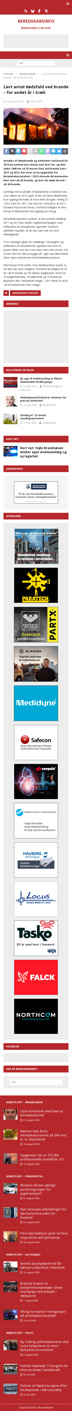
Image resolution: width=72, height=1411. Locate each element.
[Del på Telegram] (53, 151)
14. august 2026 (31, 1163)
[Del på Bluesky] (59, 151)
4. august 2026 (30, 1354)
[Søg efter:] (36, 63)
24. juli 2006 (30, 405)
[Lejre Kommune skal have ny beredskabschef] (10, 1114)
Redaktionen (49, 405)
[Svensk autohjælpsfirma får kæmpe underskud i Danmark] (10, 1266)
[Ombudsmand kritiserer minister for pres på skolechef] (10, 401)
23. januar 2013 (15, 101)
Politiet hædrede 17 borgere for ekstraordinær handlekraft (44, 1368)
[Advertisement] (38, 40)
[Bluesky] (33, 11)
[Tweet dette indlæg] (12, 151)
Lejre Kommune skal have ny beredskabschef (41, 1113)
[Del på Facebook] (6, 151)
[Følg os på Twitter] (46, 11)
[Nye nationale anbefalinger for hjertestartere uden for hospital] (10, 1212)
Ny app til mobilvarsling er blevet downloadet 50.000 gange (41, 380)
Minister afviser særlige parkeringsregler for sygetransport (38, 1189)
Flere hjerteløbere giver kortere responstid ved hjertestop (44, 1235)
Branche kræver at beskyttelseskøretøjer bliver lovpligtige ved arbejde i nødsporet (41, 1289)
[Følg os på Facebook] (39, 11)
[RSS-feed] (26, 11)
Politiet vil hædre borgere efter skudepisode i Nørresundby (43, 1387)
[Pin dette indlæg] (24, 151)
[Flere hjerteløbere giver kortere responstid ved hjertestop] (10, 1236)
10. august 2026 (31, 1272)
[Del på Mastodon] (48, 151)
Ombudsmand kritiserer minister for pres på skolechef (43, 399)
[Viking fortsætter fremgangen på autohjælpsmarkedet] (10, 1315)
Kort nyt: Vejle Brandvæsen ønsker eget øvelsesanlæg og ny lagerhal (43, 452)
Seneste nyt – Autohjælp (23, 1254)
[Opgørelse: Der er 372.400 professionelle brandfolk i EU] (10, 1158)
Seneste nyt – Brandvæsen (24, 1102)
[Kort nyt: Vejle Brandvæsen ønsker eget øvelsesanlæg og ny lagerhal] (10, 451)
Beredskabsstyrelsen (25, 293)
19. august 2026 (31, 1144)
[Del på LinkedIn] (18, 151)
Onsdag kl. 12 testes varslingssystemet (33, 416)
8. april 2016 (30, 386)
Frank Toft (36, 101)
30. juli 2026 (29, 1374)
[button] (67, 3)
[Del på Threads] (65, 151)
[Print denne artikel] (36, 151)
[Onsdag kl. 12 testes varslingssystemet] (10, 419)
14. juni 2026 (29, 1320)
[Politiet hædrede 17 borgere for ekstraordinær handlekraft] (10, 1369)
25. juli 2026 (29, 1394)
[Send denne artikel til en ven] (30, 151)
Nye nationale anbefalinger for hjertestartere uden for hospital (43, 1213)
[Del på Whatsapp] (42, 151)
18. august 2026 (31, 1242)
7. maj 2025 (30, 422)
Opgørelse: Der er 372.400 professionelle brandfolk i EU (42, 1157)
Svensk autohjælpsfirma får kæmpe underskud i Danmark (42, 1265)
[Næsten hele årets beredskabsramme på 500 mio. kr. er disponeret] (10, 1134)
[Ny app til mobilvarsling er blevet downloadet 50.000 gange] (10, 382)
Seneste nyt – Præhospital (24, 1176)
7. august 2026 (30, 1300)
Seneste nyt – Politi (19, 1332)
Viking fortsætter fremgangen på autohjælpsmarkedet (43, 1313)
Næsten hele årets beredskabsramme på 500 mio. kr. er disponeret (43, 1135)
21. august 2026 (31, 1120)
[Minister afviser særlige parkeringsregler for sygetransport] (10, 1188)
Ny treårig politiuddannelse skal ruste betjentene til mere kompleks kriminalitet (44, 1346)
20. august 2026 (31, 1222)
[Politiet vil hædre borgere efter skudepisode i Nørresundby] (10, 1389)
